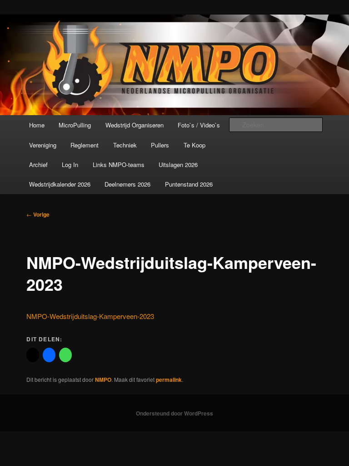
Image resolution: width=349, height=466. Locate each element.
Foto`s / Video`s (199, 125)
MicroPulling (75, 125)
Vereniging (42, 145)
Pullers (160, 145)
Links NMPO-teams (119, 164)
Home (37, 125)
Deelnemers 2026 (127, 184)
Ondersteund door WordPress (174, 413)
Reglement (84, 145)
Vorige (38, 214)
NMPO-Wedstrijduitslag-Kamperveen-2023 (90, 316)
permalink (169, 379)
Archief (38, 164)
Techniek (125, 145)
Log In (70, 164)
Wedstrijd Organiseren (134, 125)
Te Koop (194, 145)
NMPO (103, 379)
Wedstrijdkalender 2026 (59, 184)
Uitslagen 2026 (178, 164)
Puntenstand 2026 (189, 184)
